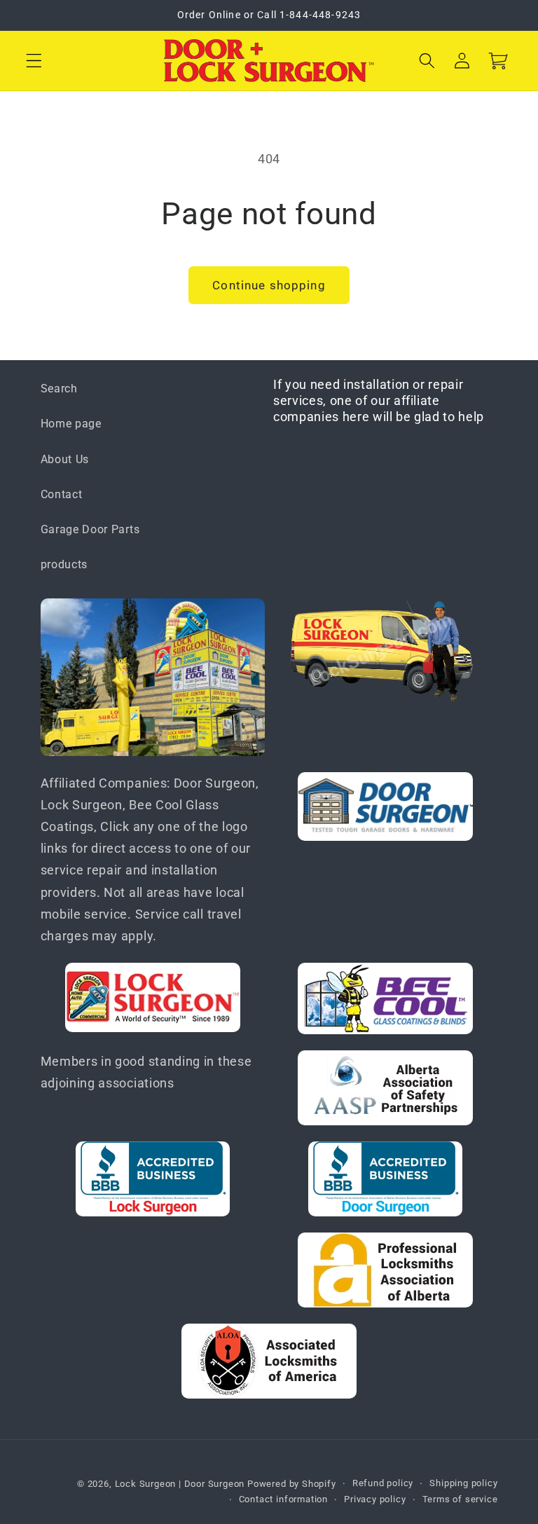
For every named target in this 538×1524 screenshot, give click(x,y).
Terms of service (460, 1499)
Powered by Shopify (291, 1483)
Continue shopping (269, 285)
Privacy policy (375, 1499)
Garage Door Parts (90, 529)
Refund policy (382, 1483)
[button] (34, 60)
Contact (62, 494)
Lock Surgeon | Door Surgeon (181, 1483)
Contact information (283, 1499)
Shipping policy (463, 1483)
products (64, 564)
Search (59, 388)
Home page (71, 423)
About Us (65, 459)
